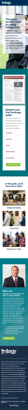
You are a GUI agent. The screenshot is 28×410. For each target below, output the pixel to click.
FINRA (20, 374)
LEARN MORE (8, 338)
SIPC (23, 374)
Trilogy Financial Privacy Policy (9, 398)
